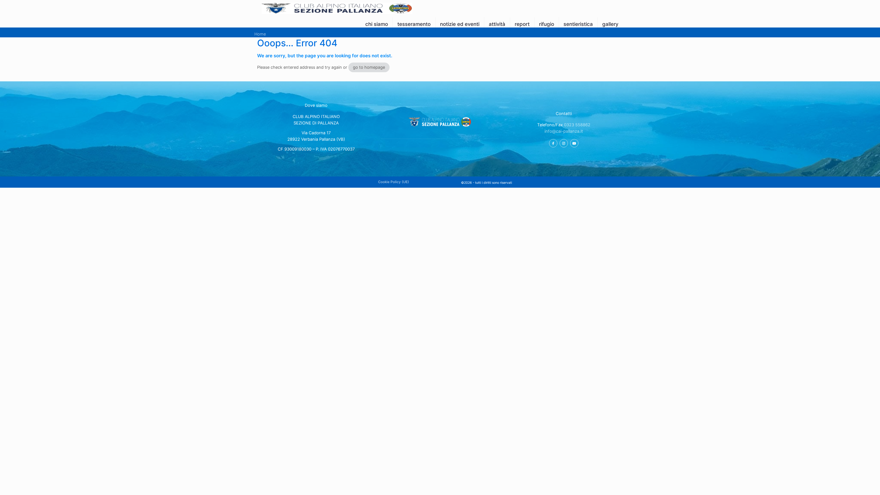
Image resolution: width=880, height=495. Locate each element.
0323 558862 (577, 124)
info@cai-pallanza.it (563, 131)
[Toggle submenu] (377, 33)
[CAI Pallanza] (337, 8)
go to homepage (369, 67)
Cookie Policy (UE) (393, 182)
